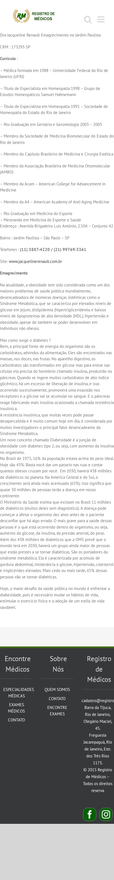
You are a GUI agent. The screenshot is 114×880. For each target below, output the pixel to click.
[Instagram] (106, 814)
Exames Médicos (16, 708)
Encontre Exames (57, 710)
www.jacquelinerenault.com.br (35, 261)
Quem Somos (57, 689)
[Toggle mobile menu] (101, 19)
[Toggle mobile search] (88, 19)
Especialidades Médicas (16, 692)
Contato (16, 720)
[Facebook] (89, 814)
